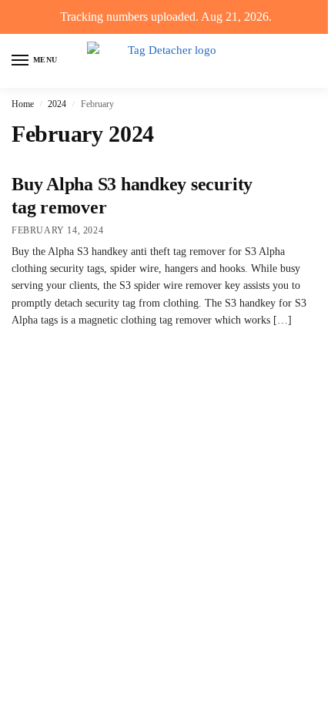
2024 (57, 104)
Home (23, 104)
